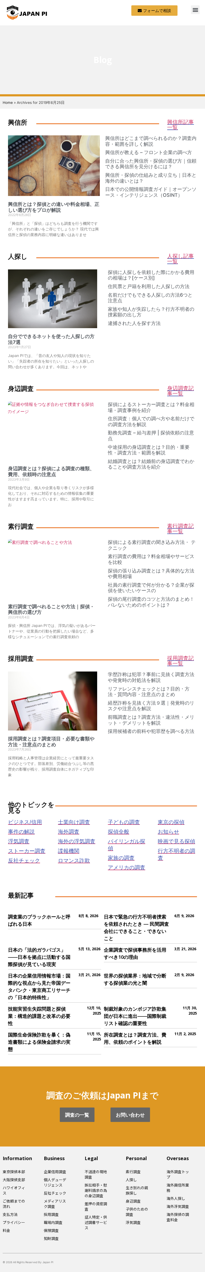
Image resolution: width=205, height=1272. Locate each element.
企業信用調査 (55, 1171)
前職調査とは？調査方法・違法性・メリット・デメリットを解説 (151, 720)
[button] (195, 9)
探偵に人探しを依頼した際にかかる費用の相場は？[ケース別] (151, 275)
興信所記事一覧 (180, 124)
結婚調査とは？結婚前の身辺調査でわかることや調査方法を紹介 (151, 464)
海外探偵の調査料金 (178, 1217)
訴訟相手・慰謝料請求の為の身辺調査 (96, 1190)
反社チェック (55, 1193)
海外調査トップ (178, 1174)
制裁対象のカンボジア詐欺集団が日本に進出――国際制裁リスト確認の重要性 (135, 1016)
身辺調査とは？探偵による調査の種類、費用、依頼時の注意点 (51, 471)
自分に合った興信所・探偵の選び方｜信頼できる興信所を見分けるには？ (150, 164)
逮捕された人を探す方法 (134, 323)
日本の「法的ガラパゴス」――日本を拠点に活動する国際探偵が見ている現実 (39, 957)
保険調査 (51, 1230)
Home (8, 102)
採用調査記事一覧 (180, 660)
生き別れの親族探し (137, 1190)
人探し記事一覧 (180, 258)
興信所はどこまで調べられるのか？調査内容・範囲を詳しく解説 (150, 141)
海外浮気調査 (178, 1206)
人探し (131, 1179)
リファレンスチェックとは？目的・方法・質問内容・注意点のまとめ (149, 691)
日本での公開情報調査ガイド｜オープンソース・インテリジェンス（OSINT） (150, 192)
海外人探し (176, 1198)
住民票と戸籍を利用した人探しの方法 (149, 286)
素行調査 (133, 1171)
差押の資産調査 (96, 1206)
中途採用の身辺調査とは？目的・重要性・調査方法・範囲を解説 (149, 450)
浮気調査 (133, 1222)
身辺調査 (133, 1201)
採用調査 (51, 1214)
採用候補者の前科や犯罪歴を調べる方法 (151, 731)
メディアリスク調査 (55, 1203)
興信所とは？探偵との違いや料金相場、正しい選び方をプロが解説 (53, 207)
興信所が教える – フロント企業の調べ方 (148, 152)
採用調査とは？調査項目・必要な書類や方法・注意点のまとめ (51, 741)
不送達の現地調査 (96, 1174)
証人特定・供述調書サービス (96, 1222)
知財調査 (51, 1238)
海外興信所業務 (178, 1187)
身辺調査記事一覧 (180, 390)
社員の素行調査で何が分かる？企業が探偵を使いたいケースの (151, 588)
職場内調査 (53, 1222)
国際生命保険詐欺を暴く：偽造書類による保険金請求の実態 (39, 1041)
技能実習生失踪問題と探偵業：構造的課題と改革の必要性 (39, 1016)
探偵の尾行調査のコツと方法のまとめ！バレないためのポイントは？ (151, 602)
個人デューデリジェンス (55, 1182)
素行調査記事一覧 (180, 528)
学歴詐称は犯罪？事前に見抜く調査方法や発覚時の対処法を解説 (151, 677)
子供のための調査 (137, 1211)
